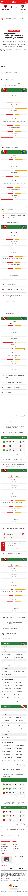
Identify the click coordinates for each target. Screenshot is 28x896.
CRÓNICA (21, 18)
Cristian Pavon (7, 674)
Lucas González (19, 728)
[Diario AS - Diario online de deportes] (14, 2)
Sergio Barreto (7, 717)
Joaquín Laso (19, 754)
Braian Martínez (19, 760)
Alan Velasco (7, 728)
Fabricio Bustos (19, 720)
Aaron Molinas (7, 697)
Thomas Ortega (19, 757)
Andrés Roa (18, 725)
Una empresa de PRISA (14, 886)
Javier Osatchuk (7, 751)
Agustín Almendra (8, 663)
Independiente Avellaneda (15, 836)
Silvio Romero (7, 737)
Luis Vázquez (19, 694)
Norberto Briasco (20, 671)
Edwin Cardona (19, 691)
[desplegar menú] (2, 2)
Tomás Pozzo (7, 760)
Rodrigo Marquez (8, 757)
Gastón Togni (19, 717)
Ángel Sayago (19, 751)
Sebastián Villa (7, 688)
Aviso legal (8, 878)
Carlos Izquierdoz (8, 654)
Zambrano (6, 685)
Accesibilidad (23, 880)
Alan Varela (18, 663)
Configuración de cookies (14, 880)
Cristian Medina (7, 666)
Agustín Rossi (7, 649)
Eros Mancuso (19, 697)
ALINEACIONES (8, 18)
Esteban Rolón (7, 691)
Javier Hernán (19, 682)
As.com (3, 66)
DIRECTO (2, 18)
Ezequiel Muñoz (7, 748)
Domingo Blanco (8, 725)
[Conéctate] (26, 2)
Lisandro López (19, 654)
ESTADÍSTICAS (15, 18)
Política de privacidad (16, 878)
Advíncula (6, 657)
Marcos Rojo (7, 694)
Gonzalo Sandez (19, 657)
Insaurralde (6, 720)
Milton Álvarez (7, 745)
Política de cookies (4, 880)
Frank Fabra (18, 688)
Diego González (19, 685)
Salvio (5, 671)
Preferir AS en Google (12, 72)
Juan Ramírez (7, 682)
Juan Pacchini (19, 748)
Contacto (3, 878)
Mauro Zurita (7, 754)
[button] (2, 72)
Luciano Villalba (7, 731)
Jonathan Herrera (20, 745)
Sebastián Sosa (7, 712)
